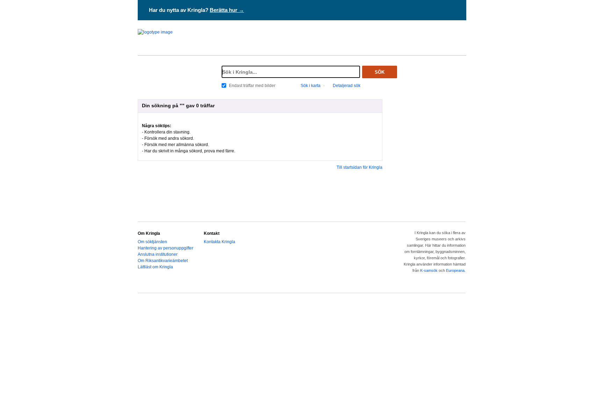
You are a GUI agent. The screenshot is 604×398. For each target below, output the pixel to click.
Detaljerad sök (346, 85)
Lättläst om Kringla (155, 267)
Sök (379, 72)
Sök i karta (311, 85)
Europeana (455, 270)
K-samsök (429, 270)
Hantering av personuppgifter (165, 248)
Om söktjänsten (152, 241)
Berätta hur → (227, 10)
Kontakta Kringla (219, 241)
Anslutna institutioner (158, 254)
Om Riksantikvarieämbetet (163, 260)
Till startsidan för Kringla (359, 167)
